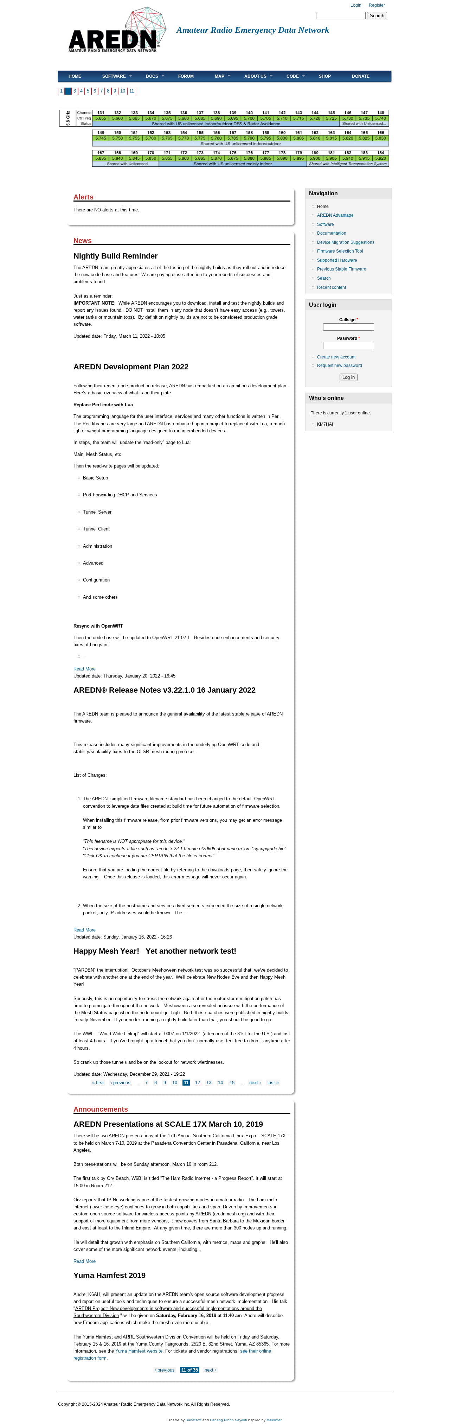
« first (98, 1082)
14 (220, 1082)
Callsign (348, 319)
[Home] (117, 54)
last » (273, 1082)
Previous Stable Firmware (341, 269)
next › (255, 1082)
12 (197, 1082)
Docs (146, 76)
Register (377, 5)
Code (287, 76)
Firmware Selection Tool (340, 251)
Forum (186, 76)
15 (232, 1082)
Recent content (331, 287)
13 (208, 1082)
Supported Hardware (337, 260)
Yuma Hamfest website (138, 1351)
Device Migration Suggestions (345, 242)
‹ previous (120, 1082)
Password (348, 338)
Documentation (331, 233)
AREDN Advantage (335, 215)
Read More (84, 669)
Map (214, 76)
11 (131, 91)
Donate (360, 76)
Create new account (336, 357)
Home (75, 76)
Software (109, 76)
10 (122, 91)
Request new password (339, 365)
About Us (250, 76)
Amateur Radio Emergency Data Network (252, 29)
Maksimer (274, 1420)
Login (356, 5)
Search (324, 278)
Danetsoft (193, 1420)
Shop (325, 76)
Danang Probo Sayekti (228, 1420)
